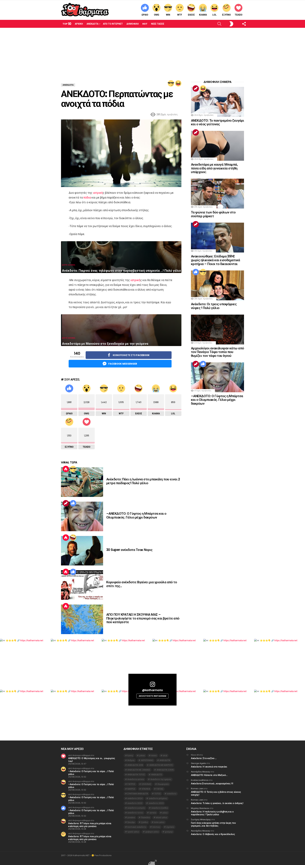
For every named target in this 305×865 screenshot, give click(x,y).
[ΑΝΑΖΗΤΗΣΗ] (214, 24)
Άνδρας (131, 760)
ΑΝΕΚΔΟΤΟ (156, 774)
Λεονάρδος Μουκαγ (200, 771)
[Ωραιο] (73, 503)
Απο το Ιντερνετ (113, 23)
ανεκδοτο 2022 (134, 803)
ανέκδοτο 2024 (134, 798)
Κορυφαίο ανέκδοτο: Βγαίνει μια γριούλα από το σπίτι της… (141, 584)
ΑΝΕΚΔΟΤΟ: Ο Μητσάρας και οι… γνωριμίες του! (91, 760)
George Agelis (198, 763)
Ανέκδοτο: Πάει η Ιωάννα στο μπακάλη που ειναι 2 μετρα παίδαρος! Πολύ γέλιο (143, 481)
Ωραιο (145, 14)
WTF (179, 14)
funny (130, 755)
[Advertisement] (152, 51)
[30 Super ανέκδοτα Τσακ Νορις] (82, 550)
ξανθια (144, 822)
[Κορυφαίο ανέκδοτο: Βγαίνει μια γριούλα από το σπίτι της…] (82, 585)
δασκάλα (145, 817)
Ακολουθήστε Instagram (152, 695)
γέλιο (165, 812)
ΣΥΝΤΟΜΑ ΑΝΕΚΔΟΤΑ (137, 793)
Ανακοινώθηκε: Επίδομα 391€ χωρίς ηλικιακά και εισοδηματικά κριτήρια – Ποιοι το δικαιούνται (215, 260)
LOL (214, 14)
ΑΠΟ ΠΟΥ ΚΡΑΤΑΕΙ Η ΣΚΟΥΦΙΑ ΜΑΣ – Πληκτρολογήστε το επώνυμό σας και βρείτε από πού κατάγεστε (142, 618)
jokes (142, 755)
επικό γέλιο (161, 817)
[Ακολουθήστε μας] (238, 24)
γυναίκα (131, 817)
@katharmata (152, 690)
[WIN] (171, 83)
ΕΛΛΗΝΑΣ (146, 784)
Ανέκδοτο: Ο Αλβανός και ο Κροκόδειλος (213, 834)
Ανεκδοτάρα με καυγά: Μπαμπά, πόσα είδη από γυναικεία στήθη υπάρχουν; (214, 168)
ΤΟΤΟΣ (157, 793)
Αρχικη (79, 23)
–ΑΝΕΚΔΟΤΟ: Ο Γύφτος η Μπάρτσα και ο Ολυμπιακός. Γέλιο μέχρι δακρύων (136, 515)
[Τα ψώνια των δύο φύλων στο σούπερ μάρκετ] (217, 194)
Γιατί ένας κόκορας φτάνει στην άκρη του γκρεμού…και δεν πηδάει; (213, 824)
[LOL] (178, 83)
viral (165, 755)
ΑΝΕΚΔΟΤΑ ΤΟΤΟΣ (136, 774)
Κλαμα (203, 14)
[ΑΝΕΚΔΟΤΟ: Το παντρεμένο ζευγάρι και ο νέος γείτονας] (217, 102)
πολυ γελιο (159, 822)
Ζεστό (66, 469)
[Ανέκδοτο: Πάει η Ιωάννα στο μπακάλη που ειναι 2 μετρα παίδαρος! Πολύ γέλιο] (82, 482)
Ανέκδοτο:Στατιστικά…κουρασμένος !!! (212, 783)
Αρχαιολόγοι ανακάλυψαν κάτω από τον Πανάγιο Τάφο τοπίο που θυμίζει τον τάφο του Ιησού (217, 352)
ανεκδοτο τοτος (135, 812)
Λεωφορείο (163, 784)
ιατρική (98, 192)
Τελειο (238, 14)
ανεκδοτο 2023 (156, 803)
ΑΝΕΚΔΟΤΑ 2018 (135, 765)
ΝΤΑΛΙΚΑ (146, 788)
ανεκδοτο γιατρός (136, 807)
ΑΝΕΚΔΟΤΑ (164, 760)
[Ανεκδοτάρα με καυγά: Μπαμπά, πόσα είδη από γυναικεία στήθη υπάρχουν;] (217, 146)
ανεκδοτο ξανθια (159, 807)
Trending (66, 503)
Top (67, 23)
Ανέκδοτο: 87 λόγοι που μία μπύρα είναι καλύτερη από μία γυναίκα (89, 825)
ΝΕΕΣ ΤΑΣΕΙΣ (157, 23)
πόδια (87, 197)
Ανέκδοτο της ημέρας (160, 779)
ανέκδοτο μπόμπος (158, 798)
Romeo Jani (197, 788)
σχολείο (170, 826)
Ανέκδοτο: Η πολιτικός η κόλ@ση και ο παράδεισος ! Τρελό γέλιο (212, 813)
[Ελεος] (73, 537)
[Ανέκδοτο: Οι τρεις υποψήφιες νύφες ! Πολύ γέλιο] (217, 285)
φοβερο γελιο (152, 831)
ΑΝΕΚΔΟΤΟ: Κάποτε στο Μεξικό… (209, 775)
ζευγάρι (131, 822)
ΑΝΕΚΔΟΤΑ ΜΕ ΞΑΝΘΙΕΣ (138, 769)
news (154, 755)
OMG (156, 14)
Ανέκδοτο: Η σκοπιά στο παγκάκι (209, 766)
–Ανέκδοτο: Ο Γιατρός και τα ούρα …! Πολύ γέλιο (91, 773)
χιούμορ (169, 831)
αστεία (152, 812)
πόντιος (156, 826)
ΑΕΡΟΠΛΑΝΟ (147, 760)
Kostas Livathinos (199, 780)
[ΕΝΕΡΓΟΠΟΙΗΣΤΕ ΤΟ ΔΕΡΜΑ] (225, 24)
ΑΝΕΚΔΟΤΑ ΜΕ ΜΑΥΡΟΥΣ (161, 765)
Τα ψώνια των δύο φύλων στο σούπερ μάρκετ (213, 214)
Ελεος (191, 14)
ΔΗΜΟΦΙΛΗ (132, 23)
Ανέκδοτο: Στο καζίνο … (204, 758)
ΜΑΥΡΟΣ (131, 788)
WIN (168, 14)
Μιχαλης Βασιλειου (200, 808)
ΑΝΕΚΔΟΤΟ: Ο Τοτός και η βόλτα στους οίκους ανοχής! (216, 793)
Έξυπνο (226, 14)
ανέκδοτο (171, 793)
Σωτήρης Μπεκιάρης (201, 819)
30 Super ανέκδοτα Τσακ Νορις (129, 549)
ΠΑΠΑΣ (159, 788)
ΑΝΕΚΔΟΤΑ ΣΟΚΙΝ (165, 769)
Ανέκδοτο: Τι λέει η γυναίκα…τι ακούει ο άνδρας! (217, 803)
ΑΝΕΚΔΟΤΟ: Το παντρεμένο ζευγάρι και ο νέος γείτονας (217, 122)
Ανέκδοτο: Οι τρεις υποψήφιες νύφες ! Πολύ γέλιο (214, 306)
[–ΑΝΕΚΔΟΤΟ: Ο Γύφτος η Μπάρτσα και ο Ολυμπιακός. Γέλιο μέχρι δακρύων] (82, 516)
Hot (144, 23)
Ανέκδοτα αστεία (135, 779)
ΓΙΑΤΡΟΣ (131, 784)
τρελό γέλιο (133, 831)
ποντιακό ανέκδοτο (136, 826)
